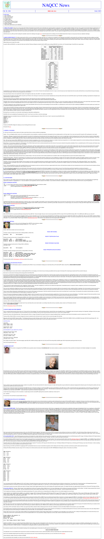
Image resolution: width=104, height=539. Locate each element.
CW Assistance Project (11, 305)
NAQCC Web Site (52, 11)
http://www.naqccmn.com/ (27, 198)
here (41, 33)
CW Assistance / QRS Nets (18, 259)
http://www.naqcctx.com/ (26, 209)
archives (63, 533)
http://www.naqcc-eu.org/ (27, 186)
